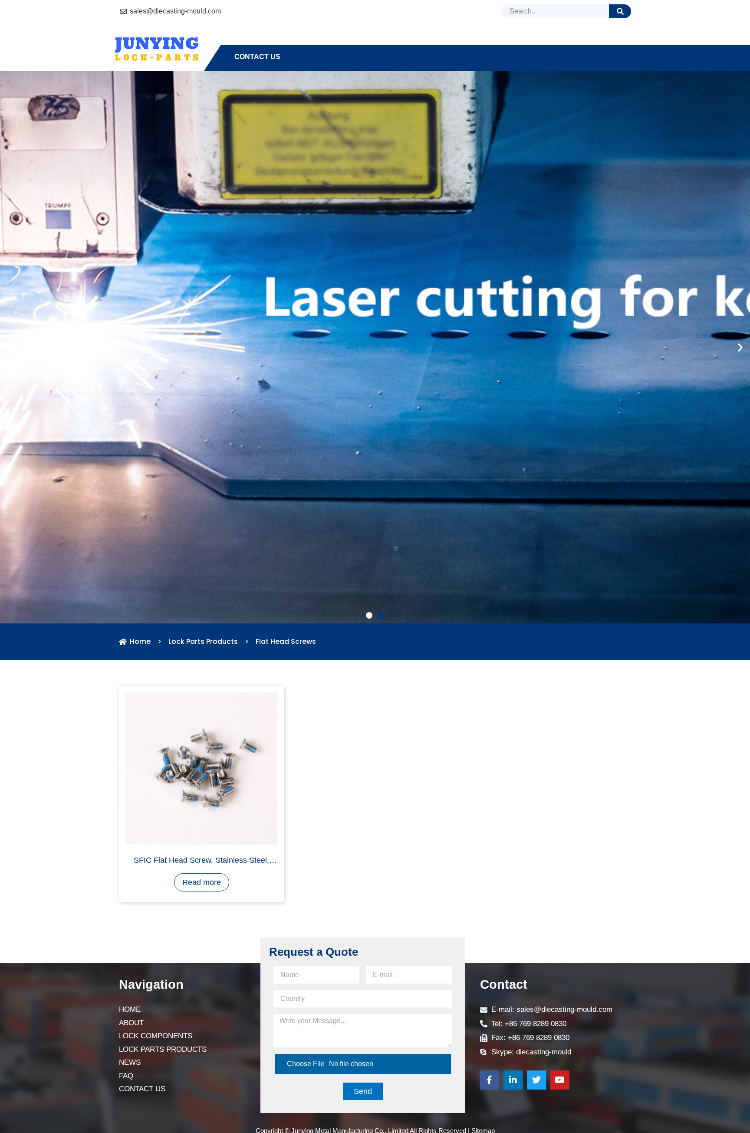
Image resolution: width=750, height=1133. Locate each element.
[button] (369, 743)
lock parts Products (448, 41)
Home (244, 41)
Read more (201, 1010)
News (524, 41)
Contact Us (257, 56)
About (285, 41)
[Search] (620, 11)
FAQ (559, 41)
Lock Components (351, 41)
